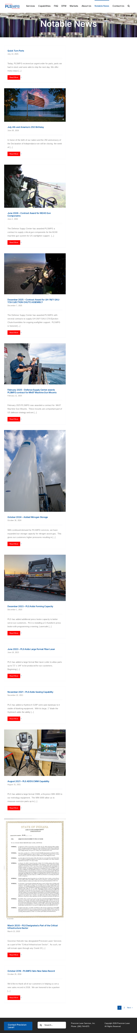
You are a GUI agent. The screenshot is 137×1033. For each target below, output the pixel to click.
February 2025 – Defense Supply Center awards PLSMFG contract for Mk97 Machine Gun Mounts (32, 391)
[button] (129, 5)
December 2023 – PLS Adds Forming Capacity (30, 606)
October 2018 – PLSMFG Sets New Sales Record (31, 971)
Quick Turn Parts (15, 50)
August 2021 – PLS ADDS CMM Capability (28, 781)
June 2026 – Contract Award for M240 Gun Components (29, 214)
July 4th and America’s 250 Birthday (25, 127)
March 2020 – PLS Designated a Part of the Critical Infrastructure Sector (32, 926)
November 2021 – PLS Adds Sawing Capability (30, 692)
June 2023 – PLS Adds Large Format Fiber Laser (31, 649)
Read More (13, 77)
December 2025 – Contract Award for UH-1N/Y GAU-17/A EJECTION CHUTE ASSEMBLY (33, 300)
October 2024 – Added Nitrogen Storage (27, 517)
